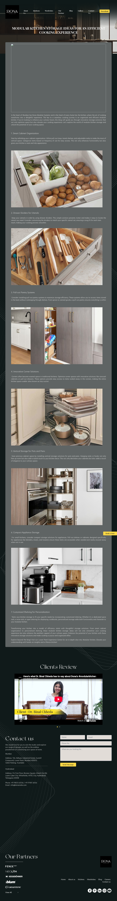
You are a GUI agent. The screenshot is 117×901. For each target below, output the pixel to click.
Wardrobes (49, 11)
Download (104, 11)
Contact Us (91, 12)
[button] (57, 727)
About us (71, 879)
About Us (26, 12)
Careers (107, 879)
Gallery (80, 11)
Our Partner (61, 12)
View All (8, 892)
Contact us (106, 882)
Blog (71, 11)
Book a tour (110, 533)
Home (63, 879)
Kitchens (36, 11)
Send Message (68, 764)
